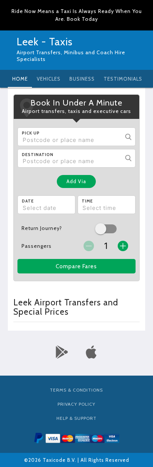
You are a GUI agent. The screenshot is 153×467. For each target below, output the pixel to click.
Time (87, 201)
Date (28, 201)
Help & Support (76, 418)
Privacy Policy (76, 404)
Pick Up (31, 133)
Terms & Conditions (76, 390)
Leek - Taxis (44, 41)
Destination (37, 154)
